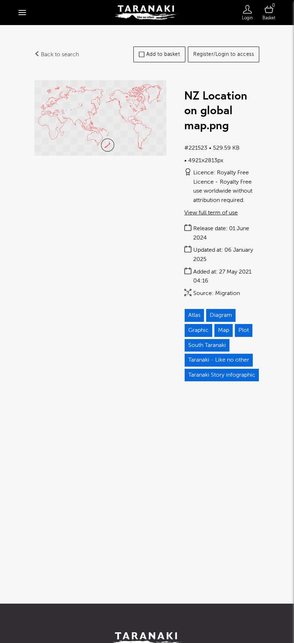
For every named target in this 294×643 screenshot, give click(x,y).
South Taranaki (207, 345)
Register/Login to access (223, 54)
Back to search (59, 54)
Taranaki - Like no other (218, 360)
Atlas (194, 315)
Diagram (221, 315)
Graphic (198, 330)
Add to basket (163, 54)
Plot (243, 330)
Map (223, 330)
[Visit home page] (147, 12)
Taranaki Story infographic (221, 375)
